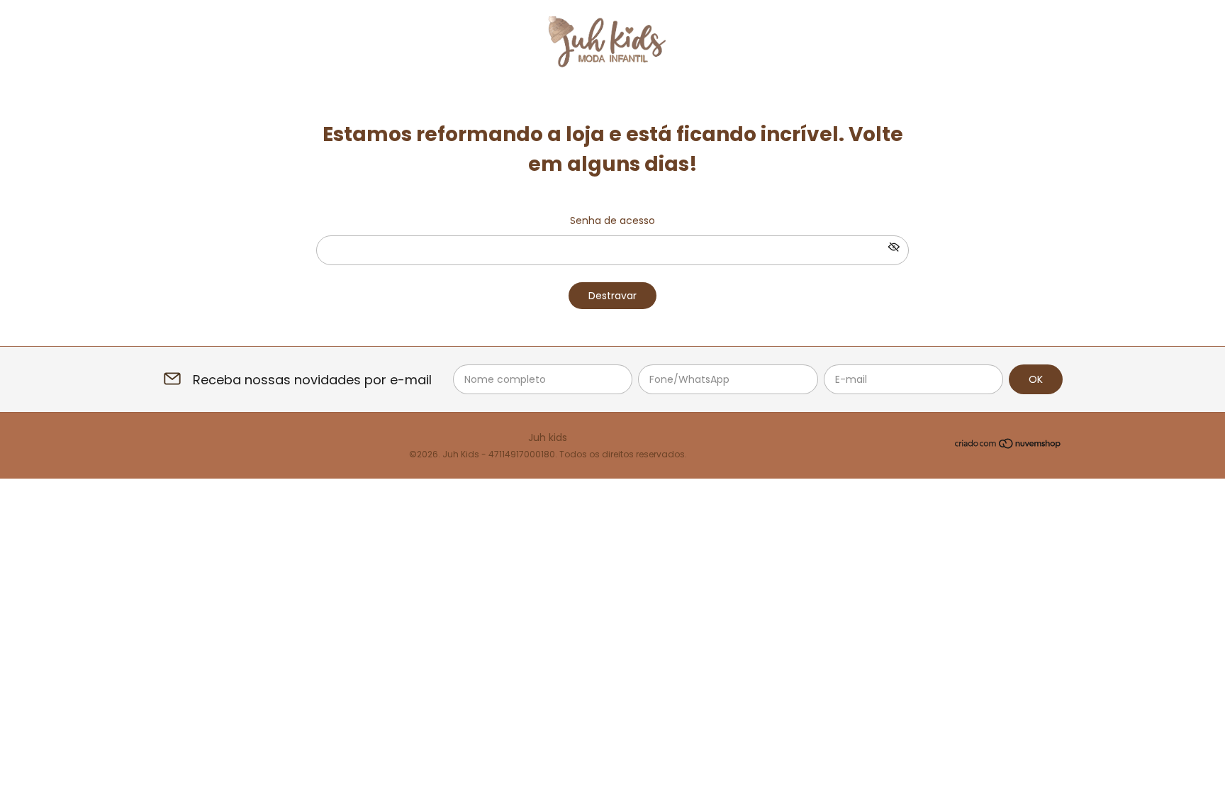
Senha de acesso (612, 220)
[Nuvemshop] (1008, 446)
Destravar (612, 296)
